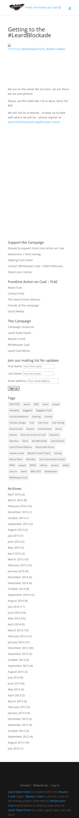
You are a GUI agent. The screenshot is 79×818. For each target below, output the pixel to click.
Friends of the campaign (23, 305)
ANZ (36, 404)
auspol (55, 404)
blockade (14, 410)
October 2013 (16, 660)
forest (58, 428)
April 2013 (14, 695)
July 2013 (13, 677)
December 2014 (18, 577)
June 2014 (14, 612)
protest (55, 465)
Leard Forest (57, 440)
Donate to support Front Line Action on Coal (36, 248)
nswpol (22, 465)
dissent (30, 428)
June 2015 (14, 541)
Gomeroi (54, 434)
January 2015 (16, 571)
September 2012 (18, 736)
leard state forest (45, 447)
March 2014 (15, 630)
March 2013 (15, 701)
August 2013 (16, 672)
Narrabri (30, 459)
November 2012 (18, 725)
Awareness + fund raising (24, 254)
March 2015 (15, 559)
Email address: (18, 381)
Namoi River (15, 459)
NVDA (33, 465)
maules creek (16, 453)
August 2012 (16, 742)
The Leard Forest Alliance (24, 299)
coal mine (43, 422)
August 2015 (16, 530)
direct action (16, 428)
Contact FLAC (16, 293)
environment (45, 428)
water (24, 471)
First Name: (15, 366)
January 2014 (16, 642)
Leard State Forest (19, 333)
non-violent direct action (52, 459)
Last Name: (15, 373)
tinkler (66, 465)
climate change (17, 422)
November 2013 (18, 654)
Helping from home (20, 260)
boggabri (27, 410)
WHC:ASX (36, 471)
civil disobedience (18, 416)
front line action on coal (33, 434)
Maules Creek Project (39, 453)
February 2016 (17, 506)
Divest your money (20, 272)
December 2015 (18, 512)
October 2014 (16, 589)
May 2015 (14, 547)
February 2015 (17, 565)
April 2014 (14, 624)
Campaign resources (21, 327)
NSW (12, 465)
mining (58, 453)
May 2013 (14, 689)
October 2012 (16, 731)
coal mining (58, 422)
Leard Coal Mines (19, 350)
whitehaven (51, 471)
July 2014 (13, 606)
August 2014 (16, 601)
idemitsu (14, 440)
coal (32, 422)
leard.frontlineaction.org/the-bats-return (34, 122)
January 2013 (16, 713)
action (27, 404)
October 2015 (16, 518)
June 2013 (14, 683)
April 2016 (14, 494)
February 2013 (17, 707)
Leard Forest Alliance (20, 447)
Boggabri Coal (43, 410)
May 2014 (14, 618)
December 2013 (18, 648)
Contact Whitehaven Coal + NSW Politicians (35, 266)
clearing (36, 416)
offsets (43, 465)
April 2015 (14, 553)
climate (48, 416)
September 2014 (18, 595)
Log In (55, 785)
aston (45, 404)
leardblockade (39, 440)
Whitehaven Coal (19, 345)
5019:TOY (14, 404)
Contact (25, 785)
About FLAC (15, 287)
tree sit (13, 471)
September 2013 (18, 666)
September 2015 (18, 524)
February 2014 (17, 636)
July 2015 (13, 535)
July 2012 (13, 748)
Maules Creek (16, 339)
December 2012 (18, 719)
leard (25, 440)
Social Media (16, 311)
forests (13, 434)
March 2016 (15, 500)
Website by (40, 785)
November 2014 (18, 583)
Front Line (41, 7)
